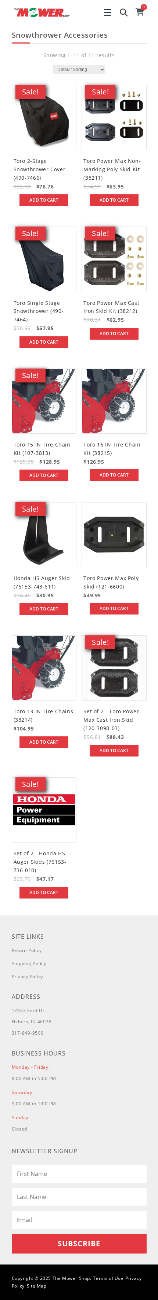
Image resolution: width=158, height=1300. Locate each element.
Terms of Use (108, 1278)
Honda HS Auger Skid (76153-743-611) (42, 582)
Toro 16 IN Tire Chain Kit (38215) (111, 448)
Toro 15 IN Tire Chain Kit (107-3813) (42, 448)
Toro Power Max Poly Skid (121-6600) (111, 582)
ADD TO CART (43, 200)
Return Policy (27, 950)
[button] (108, 12)
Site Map (37, 1286)
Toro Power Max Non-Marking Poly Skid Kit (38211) (112, 169)
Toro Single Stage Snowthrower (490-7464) (39, 311)
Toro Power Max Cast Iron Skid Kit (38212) (111, 307)
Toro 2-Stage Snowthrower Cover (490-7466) (40, 169)
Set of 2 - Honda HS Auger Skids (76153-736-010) (40, 862)
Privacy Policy (27, 977)
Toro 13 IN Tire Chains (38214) (43, 715)
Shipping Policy (29, 963)
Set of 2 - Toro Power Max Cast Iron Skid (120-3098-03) (111, 720)
